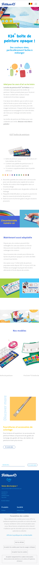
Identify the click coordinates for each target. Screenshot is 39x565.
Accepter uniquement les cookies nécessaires (19, 559)
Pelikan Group (20, 510)
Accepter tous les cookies (19, 552)
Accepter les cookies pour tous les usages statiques (19, 547)
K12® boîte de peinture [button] (19, 135)
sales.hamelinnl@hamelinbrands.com (12, 488)
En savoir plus (9, 447)
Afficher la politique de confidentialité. (19, 535)
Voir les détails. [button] (19, 542)
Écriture (3, 510)
